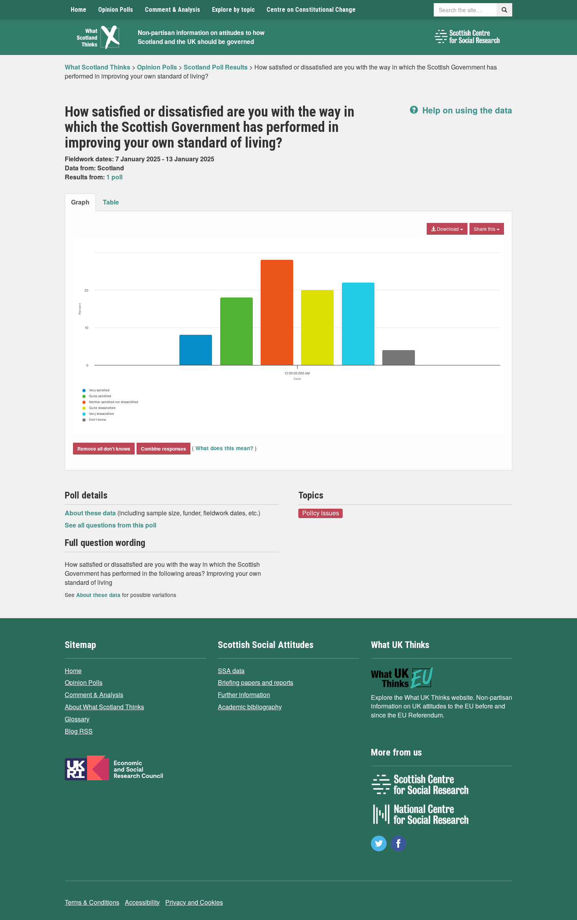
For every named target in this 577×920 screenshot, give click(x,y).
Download (448, 228)
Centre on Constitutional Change (311, 9)
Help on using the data (466, 110)
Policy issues (320, 513)
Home (78, 9)
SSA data (231, 670)
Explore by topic (233, 9)
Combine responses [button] (163, 448)
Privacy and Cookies (194, 902)
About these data (91, 512)
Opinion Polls (115, 9)
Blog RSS (79, 731)
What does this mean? (224, 448)
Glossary (77, 718)
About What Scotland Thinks (104, 706)
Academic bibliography (250, 706)
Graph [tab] (80, 201)
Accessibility (142, 902)
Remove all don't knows (103, 448)
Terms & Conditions (92, 902)
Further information (244, 694)
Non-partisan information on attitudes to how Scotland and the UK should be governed (201, 37)
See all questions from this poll (110, 524)
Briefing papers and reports (255, 682)
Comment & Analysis (172, 9)
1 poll (114, 176)
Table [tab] (111, 201)
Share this (485, 228)
